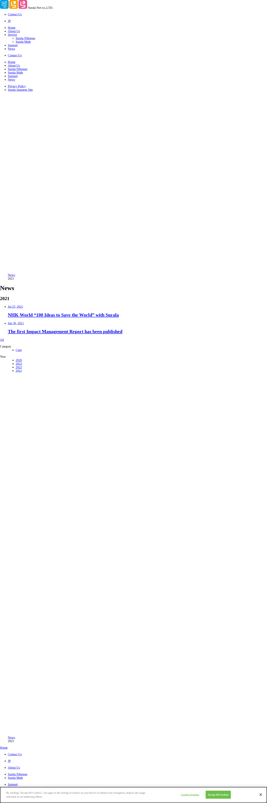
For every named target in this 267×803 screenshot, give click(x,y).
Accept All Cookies (218, 794)
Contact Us (15, 14)
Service (12, 34)
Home (11, 27)
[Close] (260, 794)
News (11, 48)
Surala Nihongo (25, 38)
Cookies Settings (190, 794)
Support (13, 45)
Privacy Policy (17, 86)
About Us (14, 31)
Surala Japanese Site (20, 89)
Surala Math (23, 41)
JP (9, 21)
